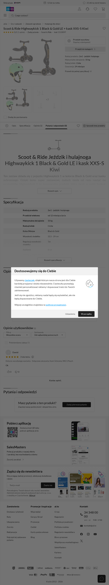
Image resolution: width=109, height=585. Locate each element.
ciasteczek (29, 280)
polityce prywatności (56, 304)
